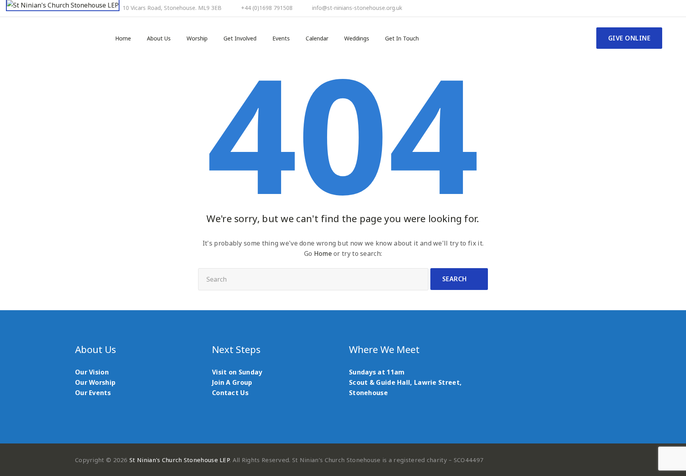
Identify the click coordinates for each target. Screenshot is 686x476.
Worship (197, 38)
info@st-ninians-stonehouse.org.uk (357, 8)
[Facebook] (627, 8)
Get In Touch (402, 38)
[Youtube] (649, 8)
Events (281, 38)
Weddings (356, 38)
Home (123, 38)
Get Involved (240, 38)
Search (454, 278)
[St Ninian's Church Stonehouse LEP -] (62, 5)
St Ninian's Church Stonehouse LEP (179, 460)
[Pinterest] (638, 8)
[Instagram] (659, 8)
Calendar (317, 38)
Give (629, 38)
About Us (159, 38)
